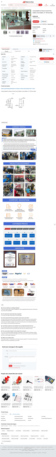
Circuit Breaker (18, 430)
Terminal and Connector (19, 418)
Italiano (29, 449)
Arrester (3, 430)
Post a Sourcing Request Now (14, 367)
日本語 (46, 449)
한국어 (43, 449)
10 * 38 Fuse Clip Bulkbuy (6, 441)
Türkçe (23, 450)
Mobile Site (26, 448)
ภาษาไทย (52, 449)
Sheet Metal (3, 418)
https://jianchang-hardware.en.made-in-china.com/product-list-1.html (18, 88)
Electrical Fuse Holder (5, 438)
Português (16, 449)
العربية (40, 449)
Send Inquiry (35, 21)
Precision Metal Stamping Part (46, 418)
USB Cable (30, 416)
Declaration (39, 452)
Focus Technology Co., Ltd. (21, 452)
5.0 (43, 50)
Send (10, 365)
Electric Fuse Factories (24, 435)
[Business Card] (53, 54)
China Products (10, 447)
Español (12, 449)
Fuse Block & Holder (22, 7)
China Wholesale (26, 447)
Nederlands (36, 449)
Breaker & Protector (15, 7)
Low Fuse (42, 435)
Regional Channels (44, 447)
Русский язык (24, 449)
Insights (30, 448)
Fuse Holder (43, 416)
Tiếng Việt (26, 450)
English (9, 449)
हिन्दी (49, 449)
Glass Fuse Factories (14, 435)
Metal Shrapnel (30, 418)
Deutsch (32, 449)
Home (2, 7)
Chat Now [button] (44, 21)
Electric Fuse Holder (15, 438)
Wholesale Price (33, 447)
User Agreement (34, 452)
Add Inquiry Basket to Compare (16, 36)
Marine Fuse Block (26, 430)
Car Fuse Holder (32, 438)
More (2, 443)
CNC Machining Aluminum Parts (20, 420)
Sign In (34, 44)
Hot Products (5, 447)
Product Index (50, 447)
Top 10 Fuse (39, 438)
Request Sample (50, 24)
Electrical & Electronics (7, 7)
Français (20, 449)
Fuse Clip (29, 420)
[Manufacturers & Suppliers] (28, 2)
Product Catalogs (16, 414)
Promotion (3, 416)
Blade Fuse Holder (44, 430)
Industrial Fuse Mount (35, 430)
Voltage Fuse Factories (34, 435)
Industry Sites (38, 447)
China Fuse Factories (5, 435)
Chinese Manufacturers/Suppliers (18, 447)
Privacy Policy (44, 452)
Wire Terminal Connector (19, 416)
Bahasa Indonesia (31, 450)
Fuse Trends (45, 438)
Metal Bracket (3, 420)
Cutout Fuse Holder (24, 438)
